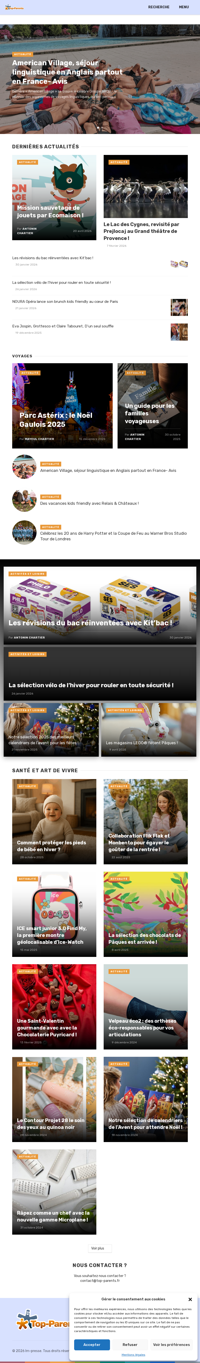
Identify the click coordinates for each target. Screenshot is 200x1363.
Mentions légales (133, 1354)
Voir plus (97, 1248)
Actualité (22, 54)
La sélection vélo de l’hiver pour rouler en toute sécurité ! (61, 282)
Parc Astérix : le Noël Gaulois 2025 (56, 420)
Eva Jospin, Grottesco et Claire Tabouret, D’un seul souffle (63, 326)
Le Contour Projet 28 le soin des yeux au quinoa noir (51, 1123)
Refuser (130, 1345)
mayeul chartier (39, 439)
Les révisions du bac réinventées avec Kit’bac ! (52, 258)
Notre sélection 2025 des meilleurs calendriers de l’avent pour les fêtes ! (44, 739)
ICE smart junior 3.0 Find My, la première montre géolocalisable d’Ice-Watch (52, 935)
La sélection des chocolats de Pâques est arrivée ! (145, 938)
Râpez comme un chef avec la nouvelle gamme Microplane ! (53, 1216)
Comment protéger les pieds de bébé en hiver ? (51, 846)
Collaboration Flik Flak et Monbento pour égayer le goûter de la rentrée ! (139, 842)
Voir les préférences (171, 1345)
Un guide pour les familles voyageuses (150, 413)
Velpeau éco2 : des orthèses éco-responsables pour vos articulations (142, 1028)
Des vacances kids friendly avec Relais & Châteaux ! (89, 503)
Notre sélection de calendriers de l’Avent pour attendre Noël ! (146, 1123)
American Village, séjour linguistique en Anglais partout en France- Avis (67, 72)
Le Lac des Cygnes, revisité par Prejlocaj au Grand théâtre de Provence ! (141, 231)
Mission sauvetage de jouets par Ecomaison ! (50, 211)
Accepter (91, 1345)
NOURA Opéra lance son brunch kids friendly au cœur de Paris (65, 301)
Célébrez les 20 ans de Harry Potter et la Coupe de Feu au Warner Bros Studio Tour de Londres (113, 536)
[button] (190, 1299)
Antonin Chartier (29, 637)
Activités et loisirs (27, 573)
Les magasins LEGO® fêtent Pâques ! (142, 742)
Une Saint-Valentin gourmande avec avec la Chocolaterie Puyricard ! (47, 1028)
